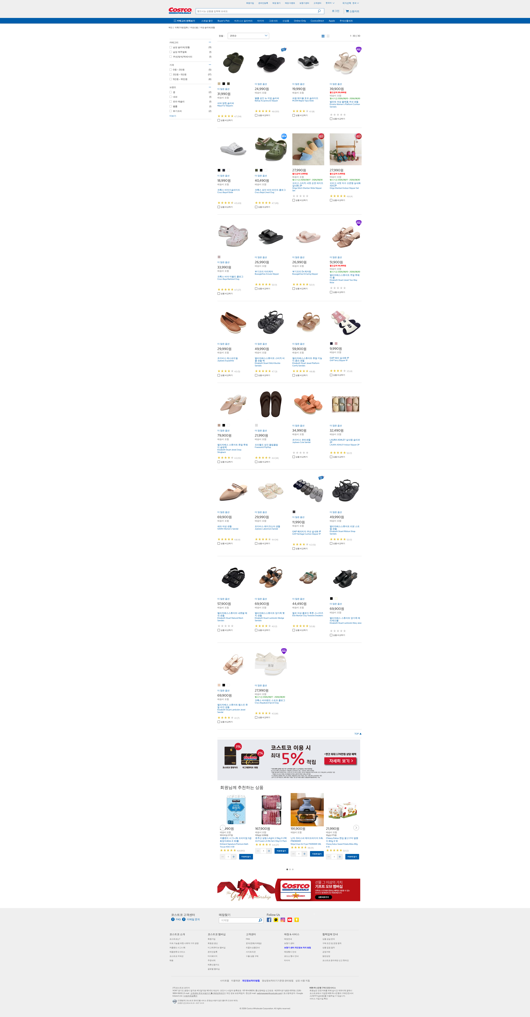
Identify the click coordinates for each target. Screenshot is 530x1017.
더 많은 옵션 (223, 89)
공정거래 (326, 952)
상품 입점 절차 (328, 947)
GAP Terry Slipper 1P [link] (339, 360)
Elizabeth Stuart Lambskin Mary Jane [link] (345, 623)
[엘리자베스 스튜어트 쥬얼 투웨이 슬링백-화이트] (228, 425)
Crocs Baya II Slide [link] (225, 192)
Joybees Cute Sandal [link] (301, 442)
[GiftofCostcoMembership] (288, 900)
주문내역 (211, 960)
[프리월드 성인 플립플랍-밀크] (256, 425)
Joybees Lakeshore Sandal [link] (266, 529)
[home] (180, 10)
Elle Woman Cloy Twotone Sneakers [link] (307, 615)
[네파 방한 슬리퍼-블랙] (224, 84)
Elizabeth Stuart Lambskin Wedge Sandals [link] (269, 619)
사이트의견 (251, 952)
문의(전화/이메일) (254, 943)
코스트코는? (174, 939)
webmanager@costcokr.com (269, 993)
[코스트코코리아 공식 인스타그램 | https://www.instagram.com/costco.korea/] (283, 921)
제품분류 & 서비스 (177, 952)
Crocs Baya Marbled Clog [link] (228, 279)
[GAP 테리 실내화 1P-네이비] (331, 343)
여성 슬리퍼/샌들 (207, 27)
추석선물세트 (346, 20)
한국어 (329, 3)
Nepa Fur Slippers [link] (225, 105)
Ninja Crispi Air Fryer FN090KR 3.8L (306, 844)
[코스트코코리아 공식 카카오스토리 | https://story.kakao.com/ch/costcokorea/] (296, 921)
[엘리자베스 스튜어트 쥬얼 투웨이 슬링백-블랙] (224, 425)
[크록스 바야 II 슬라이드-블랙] (219, 170)
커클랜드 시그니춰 (177, 947)
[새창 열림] (175, 1002)
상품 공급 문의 (328, 939)
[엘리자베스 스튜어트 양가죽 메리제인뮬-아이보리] (336, 598)
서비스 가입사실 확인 (319, 998)
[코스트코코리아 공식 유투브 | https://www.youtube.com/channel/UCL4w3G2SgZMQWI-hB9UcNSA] (289, 921)
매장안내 (288, 939)
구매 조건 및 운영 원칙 (331, 943)
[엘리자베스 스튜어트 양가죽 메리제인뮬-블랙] (331, 598)
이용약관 (235, 980)
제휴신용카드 (213, 964)
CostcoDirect (317, 20)
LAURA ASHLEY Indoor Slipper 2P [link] (344, 444)
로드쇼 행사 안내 (291, 956)
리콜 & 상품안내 (253, 947)
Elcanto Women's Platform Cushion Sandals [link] (345, 105)
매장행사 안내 (290, 952)
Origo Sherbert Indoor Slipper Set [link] (344, 188)
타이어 (260, 20)
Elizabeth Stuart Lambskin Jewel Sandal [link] (231, 710)
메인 (171, 27)
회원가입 (211, 939)
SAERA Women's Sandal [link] (227, 529)
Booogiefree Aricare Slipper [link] (267, 274)
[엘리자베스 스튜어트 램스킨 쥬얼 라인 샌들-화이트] (228, 685)
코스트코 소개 (177, 934)
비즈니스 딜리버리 (243, 20)
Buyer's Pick (224, 20)
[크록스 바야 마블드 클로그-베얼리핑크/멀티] (219, 257)
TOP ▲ (358, 733)
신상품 (286, 20)
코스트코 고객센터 (183, 915)
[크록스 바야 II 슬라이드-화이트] (228, 170)
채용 (171, 960)
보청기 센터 (289, 943)
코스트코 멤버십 (217, 934)
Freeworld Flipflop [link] (263, 447)
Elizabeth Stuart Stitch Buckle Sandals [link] (267, 364)
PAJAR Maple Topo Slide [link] (303, 100)
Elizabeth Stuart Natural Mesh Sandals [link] (230, 619)
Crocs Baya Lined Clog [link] (264, 192)
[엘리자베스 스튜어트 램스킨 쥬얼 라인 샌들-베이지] (219, 685)
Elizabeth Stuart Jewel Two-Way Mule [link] (343, 281)
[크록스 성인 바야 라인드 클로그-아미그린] (256, 170)
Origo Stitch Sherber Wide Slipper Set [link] (307, 189)
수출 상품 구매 (252, 956)
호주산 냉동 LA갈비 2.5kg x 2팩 (271, 838)
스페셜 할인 (207, 20)
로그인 (335, 10)
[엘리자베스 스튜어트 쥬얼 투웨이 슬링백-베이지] (219, 425)
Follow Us (273, 915)
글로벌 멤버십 (214, 969)
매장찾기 (224, 915)
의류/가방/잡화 (181, 27)
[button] (321, 11)
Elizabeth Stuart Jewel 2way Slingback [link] (229, 450)
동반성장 (326, 956)
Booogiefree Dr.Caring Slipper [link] (305, 274)
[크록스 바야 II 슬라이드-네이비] (224, 170)
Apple (332, 20)
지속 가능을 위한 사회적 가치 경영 (184, 943)
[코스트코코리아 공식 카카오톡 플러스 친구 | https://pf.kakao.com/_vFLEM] (276, 921)
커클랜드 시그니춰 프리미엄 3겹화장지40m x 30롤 (235, 839)
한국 (354, 3)
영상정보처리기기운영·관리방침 (277, 980)
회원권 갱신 (213, 943)
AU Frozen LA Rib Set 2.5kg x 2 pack (271, 841)
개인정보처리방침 (251, 980)
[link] (233, 77)
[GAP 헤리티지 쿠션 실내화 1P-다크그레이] (294, 512)
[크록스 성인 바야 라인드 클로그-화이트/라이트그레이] (266, 170)
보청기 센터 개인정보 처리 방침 (297, 947)
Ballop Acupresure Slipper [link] (266, 100)
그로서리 (273, 20)
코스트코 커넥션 (176, 956)
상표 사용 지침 (303, 980)
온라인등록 (212, 952)
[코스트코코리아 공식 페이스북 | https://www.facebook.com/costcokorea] (269, 921)
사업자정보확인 (190, 996)
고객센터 (251, 934)
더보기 (172, 115)
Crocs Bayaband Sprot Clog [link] (267, 703)
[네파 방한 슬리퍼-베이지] (219, 84)
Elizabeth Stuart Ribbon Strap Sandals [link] (342, 532)
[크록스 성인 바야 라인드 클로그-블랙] (261, 170)
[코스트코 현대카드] (288, 779)
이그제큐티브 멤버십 (217, 947)
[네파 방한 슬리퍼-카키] (228, 84)
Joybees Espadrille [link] (225, 360)
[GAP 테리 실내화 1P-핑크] (336, 343)
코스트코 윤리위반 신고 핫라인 (335, 960)
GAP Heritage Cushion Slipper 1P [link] (306, 534)
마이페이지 (212, 956)
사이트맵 (224, 980)
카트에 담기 (246, 856)
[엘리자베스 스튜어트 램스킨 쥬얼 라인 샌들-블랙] (224, 685)
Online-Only (300, 20)
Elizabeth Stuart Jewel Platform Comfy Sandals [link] (305, 364)
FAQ (248, 939)
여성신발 (194, 27)
